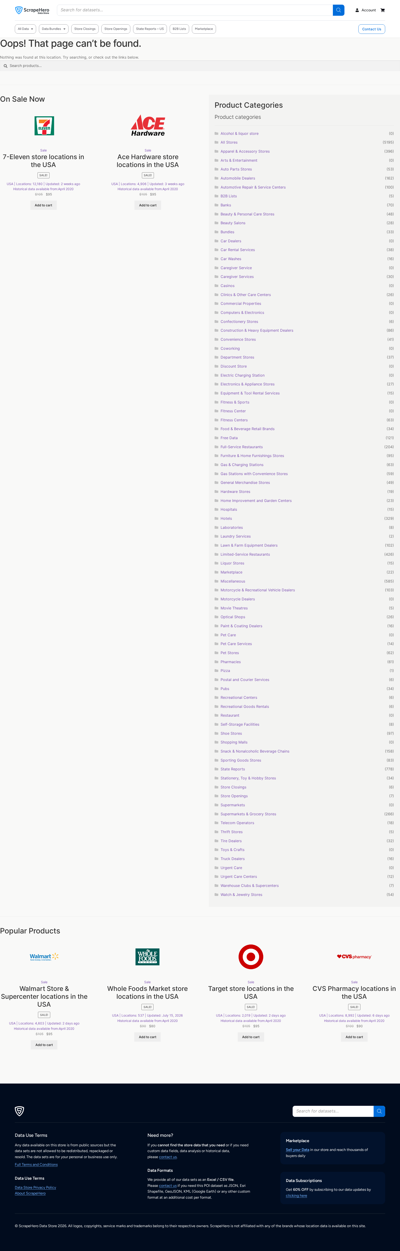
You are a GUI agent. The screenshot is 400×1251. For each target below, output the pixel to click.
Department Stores (237, 357)
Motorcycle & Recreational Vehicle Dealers (258, 590)
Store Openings (115, 29)
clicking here (296, 1195)
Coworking (230, 348)
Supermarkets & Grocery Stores (248, 814)
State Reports (233, 769)
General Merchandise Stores (245, 482)
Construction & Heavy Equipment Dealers (257, 330)
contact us (168, 1157)
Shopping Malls (234, 742)
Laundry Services (236, 536)
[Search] (338, 10)
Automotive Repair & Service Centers (253, 187)
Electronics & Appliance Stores (248, 384)
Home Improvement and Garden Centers (256, 500)
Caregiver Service (236, 267)
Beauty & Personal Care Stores (247, 214)
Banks (226, 205)
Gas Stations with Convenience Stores (254, 473)
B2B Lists (179, 29)
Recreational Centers (239, 697)
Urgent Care (231, 867)
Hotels (226, 518)
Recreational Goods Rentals (245, 706)
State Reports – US (150, 29)
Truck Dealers (233, 858)
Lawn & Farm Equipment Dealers (249, 545)
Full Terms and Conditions (36, 1164)
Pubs (225, 688)
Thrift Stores (232, 831)
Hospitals (229, 509)
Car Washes (231, 258)
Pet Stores (230, 652)
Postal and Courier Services (245, 679)
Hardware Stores (235, 491)
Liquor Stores (232, 563)
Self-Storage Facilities (240, 724)
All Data (23, 29)
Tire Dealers (231, 840)
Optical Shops (233, 616)
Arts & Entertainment (239, 160)
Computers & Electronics (242, 312)
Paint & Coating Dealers (241, 626)
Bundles (227, 232)
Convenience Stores (238, 339)
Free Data (229, 437)
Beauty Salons (233, 223)
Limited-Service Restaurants (245, 554)
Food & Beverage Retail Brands (248, 428)
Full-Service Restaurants (242, 446)
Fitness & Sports (235, 402)
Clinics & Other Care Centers (246, 294)
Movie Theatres (234, 608)
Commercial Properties (241, 303)
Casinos (227, 285)
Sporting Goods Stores (241, 760)
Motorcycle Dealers (238, 599)
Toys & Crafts (232, 849)
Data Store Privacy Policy (35, 1187)
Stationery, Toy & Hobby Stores (248, 778)
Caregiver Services (237, 276)
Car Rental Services (238, 249)
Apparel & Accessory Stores (245, 151)
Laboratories (232, 527)
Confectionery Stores (239, 321)
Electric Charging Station (243, 375)
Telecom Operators (237, 822)
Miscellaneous (233, 581)
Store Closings (85, 29)
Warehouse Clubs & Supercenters (250, 885)
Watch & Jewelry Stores (241, 894)
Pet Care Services (236, 643)
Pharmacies (231, 661)
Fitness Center (233, 411)
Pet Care (228, 635)
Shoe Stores (231, 733)
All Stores (229, 142)
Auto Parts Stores (236, 169)
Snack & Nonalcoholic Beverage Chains (255, 751)
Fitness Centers (234, 420)
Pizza (225, 670)
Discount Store (234, 366)
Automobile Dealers (238, 178)
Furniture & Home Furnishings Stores (252, 455)
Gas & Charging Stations (242, 464)
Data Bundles (51, 29)
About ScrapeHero (30, 1193)
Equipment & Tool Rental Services (250, 393)
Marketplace (204, 29)
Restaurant (230, 715)
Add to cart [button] (43, 205)
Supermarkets (233, 805)
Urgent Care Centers (239, 876)
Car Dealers (231, 241)
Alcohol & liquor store (240, 133)
